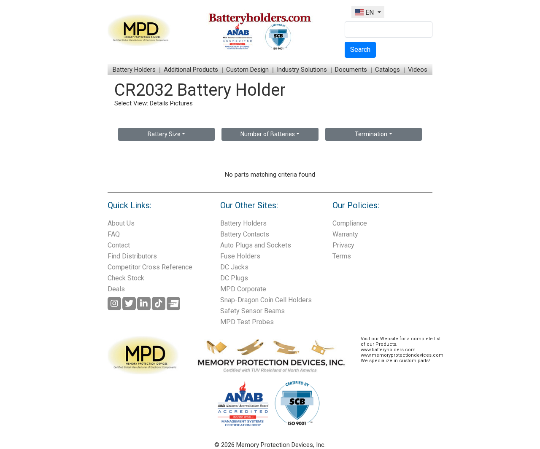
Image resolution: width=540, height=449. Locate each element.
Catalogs (387, 69)
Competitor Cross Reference (150, 267)
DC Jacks (234, 267)
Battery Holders (134, 69)
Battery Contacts (244, 234)
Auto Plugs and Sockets (255, 245)
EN (369, 12)
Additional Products (191, 69)
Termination (371, 134)
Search (360, 50)
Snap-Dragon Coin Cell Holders (266, 300)
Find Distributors (132, 256)
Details (159, 103)
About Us (121, 223)
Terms (341, 256)
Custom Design (247, 69)
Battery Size (164, 134)
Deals (116, 289)
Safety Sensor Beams (252, 311)
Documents (351, 69)
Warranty (345, 234)
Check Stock (126, 278)
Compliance (349, 223)
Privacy (343, 245)
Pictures (181, 103)
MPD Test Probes (247, 322)
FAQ (114, 234)
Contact (119, 245)
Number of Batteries (267, 134)
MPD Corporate (243, 289)
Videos (417, 69)
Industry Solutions (302, 69)
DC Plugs (234, 278)
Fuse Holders (240, 256)
